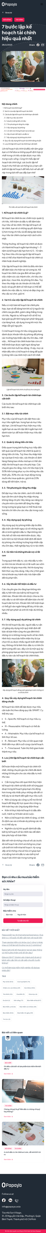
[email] (42, 45)
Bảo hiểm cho (9, 911)
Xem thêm (7, 1074)
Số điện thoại (9, 900)
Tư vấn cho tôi (23, 921)
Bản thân (9, 914)
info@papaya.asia (11, 1206)
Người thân (22, 914)
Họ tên (6, 889)
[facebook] (38, 45)
